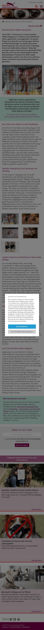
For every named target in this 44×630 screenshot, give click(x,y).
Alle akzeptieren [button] (22, 326)
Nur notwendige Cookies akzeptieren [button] (22, 332)
